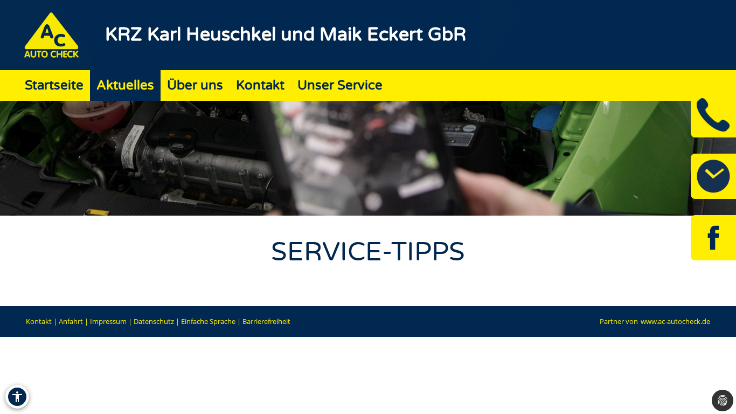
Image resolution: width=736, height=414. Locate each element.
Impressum (108, 321)
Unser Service (340, 85)
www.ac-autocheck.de (675, 321)
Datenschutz (154, 321)
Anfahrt (71, 321)
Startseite (54, 85)
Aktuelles (125, 85)
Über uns (195, 85)
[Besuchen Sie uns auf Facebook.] (713, 237)
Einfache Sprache (208, 321)
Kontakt (260, 85)
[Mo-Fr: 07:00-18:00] (713, 176)
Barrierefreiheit (266, 321)
